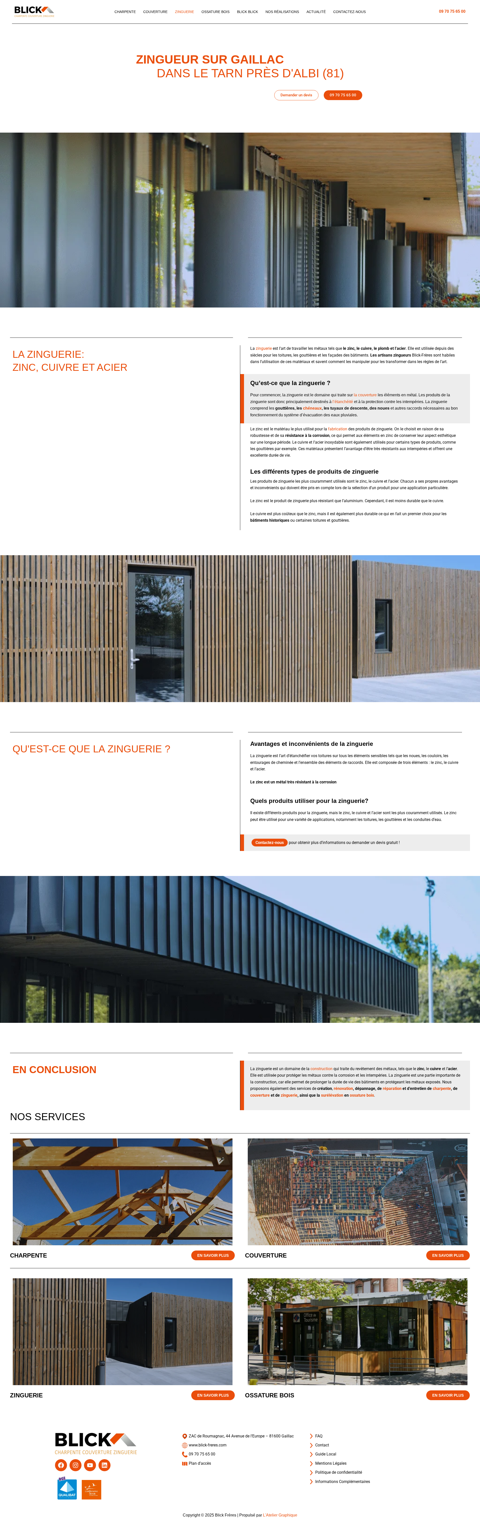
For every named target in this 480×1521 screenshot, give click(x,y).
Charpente (125, 12)
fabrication (337, 429)
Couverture (155, 12)
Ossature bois (216, 12)
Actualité (316, 12)
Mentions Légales (330, 1463)
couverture (260, 1095)
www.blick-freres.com (207, 1445)
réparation (392, 1088)
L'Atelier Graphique (280, 1515)
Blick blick (247, 12)
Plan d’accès (199, 1463)
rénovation (343, 1088)
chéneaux (312, 408)
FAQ (318, 1436)
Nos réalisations (282, 12)
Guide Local (325, 1454)
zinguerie (264, 348)
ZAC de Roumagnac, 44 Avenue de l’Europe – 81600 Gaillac (241, 1436)
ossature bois (362, 1095)
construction (321, 1068)
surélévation (332, 1095)
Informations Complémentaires (342, 1481)
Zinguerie (184, 12)
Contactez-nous (349, 12)
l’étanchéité (342, 402)
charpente (442, 1088)
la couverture (365, 395)
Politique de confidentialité (338, 1472)
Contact (321, 1445)
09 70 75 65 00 (452, 11)
